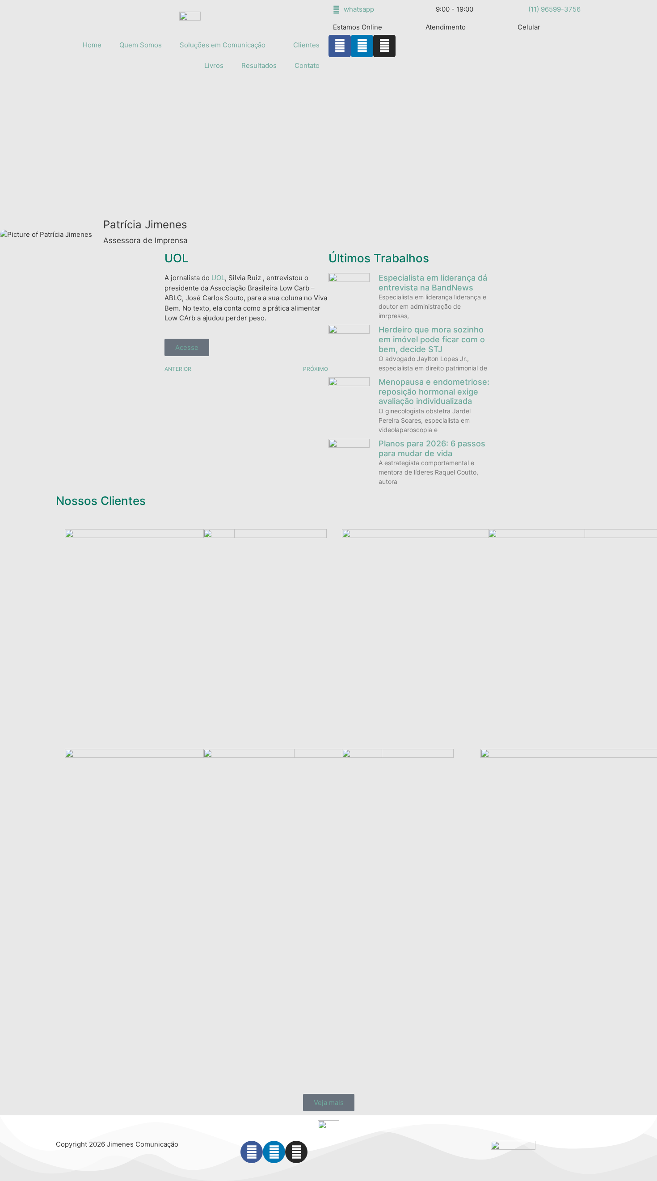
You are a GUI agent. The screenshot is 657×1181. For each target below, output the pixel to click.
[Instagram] (384, 46)
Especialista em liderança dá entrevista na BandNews (433, 282)
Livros (213, 65)
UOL (176, 258)
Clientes (306, 45)
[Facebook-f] (339, 46)
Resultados (259, 65)
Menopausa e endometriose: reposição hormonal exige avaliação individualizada (434, 391)
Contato (307, 65)
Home (92, 45)
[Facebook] (251, 1152)
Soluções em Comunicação (222, 45)
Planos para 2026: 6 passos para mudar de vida (432, 448)
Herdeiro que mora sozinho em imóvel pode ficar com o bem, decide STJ (432, 339)
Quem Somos (140, 45)
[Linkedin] (362, 46)
